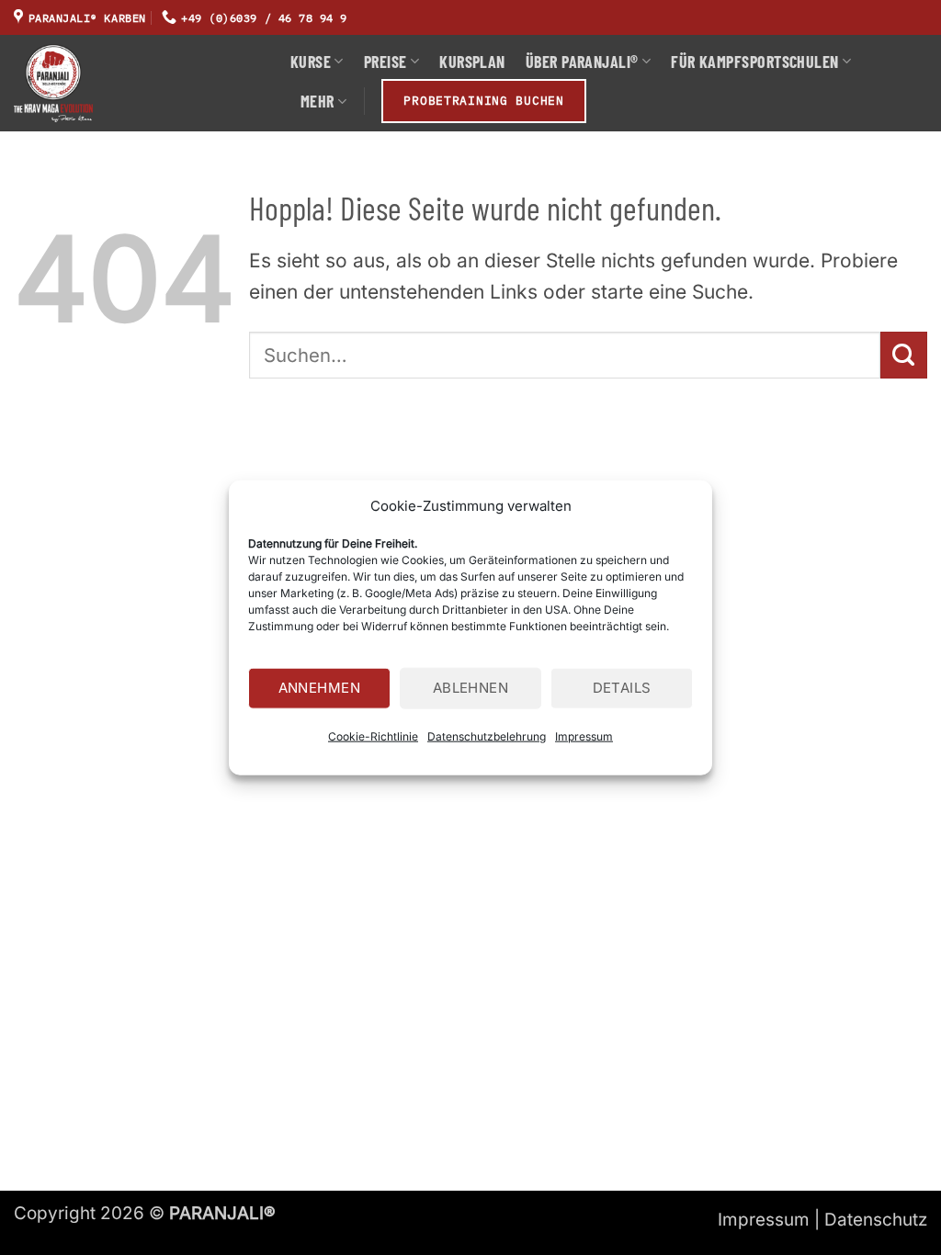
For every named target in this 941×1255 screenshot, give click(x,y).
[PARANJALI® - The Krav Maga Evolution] (138, 83)
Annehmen (319, 687)
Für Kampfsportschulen (754, 61)
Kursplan (472, 61)
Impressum (584, 735)
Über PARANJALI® (582, 61)
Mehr (317, 101)
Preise (385, 61)
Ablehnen (471, 687)
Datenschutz (875, 1219)
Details (622, 687)
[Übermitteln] (903, 355)
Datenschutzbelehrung (486, 735)
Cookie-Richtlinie (373, 735)
